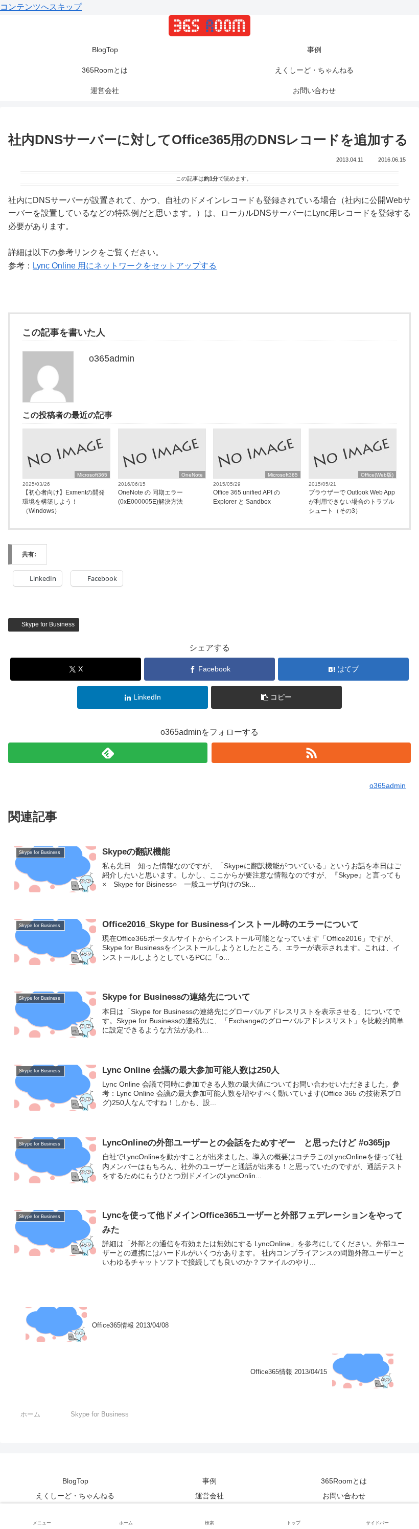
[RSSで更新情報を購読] (311, 753)
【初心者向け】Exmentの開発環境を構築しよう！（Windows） (63, 501)
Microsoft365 (92, 475)
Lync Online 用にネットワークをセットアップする (125, 265)
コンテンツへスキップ (41, 7)
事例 (209, 1481)
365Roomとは (344, 1481)
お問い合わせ (343, 1496)
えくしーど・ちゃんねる (75, 1496)
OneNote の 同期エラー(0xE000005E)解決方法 (150, 497)
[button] (276, 697)
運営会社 (209, 1496)
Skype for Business (48, 624)
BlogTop (75, 1481)
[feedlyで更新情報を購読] (107, 753)
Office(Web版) (377, 475)
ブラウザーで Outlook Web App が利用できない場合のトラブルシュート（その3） (352, 501)
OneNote (192, 475)
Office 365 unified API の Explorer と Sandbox (246, 497)
